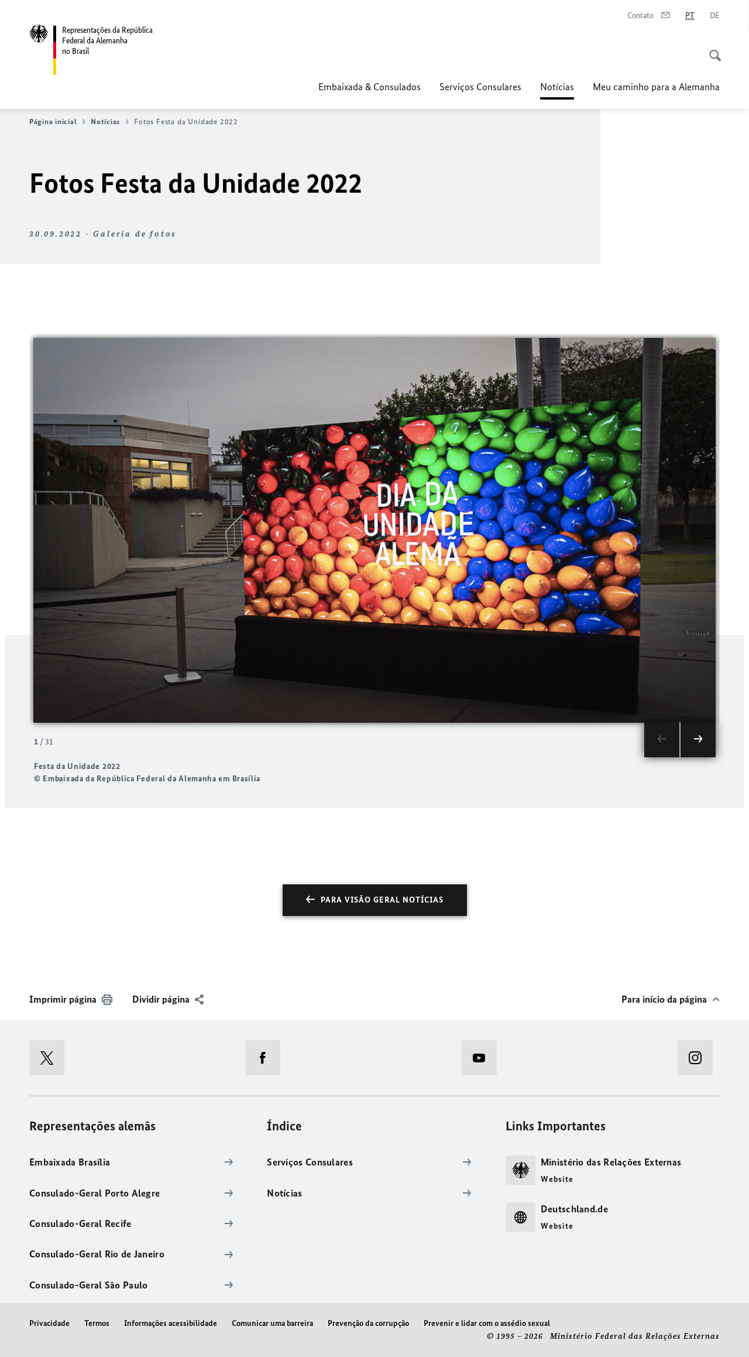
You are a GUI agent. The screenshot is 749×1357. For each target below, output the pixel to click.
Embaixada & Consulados (369, 87)
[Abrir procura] (711, 49)
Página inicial (53, 121)
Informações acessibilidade (170, 1323)
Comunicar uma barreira (272, 1323)
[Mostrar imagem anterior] (661, 739)
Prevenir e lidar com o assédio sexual (487, 1323)
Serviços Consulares (480, 87)
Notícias (557, 90)
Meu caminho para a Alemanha (656, 87)
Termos (96, 1323)
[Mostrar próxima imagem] (698, 739)
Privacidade (49, 1323)
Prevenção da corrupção (368, 1323)
